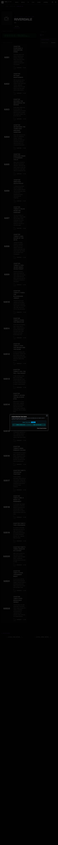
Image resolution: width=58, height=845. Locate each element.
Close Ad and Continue (41, 428)
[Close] (46, 415)
